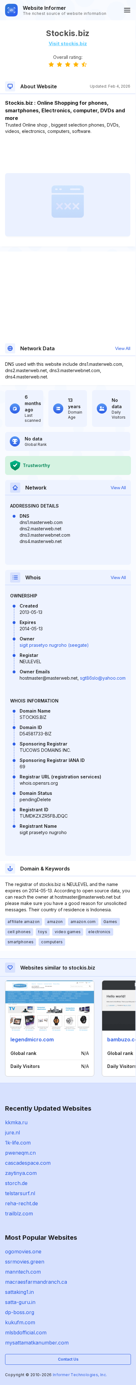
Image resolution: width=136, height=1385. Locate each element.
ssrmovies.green (24, 1261)
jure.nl (12, 1132)
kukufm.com (20, 1322)
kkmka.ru (16, 1122)
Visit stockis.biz (68, 44)
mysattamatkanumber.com (37, 1342)
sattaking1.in (19, 1292)
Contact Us (68, 1359)
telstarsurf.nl (20, 1193)
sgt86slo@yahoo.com (103, 678)
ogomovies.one (23, 1251)
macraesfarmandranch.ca (36, 1282)
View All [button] (122, 348)
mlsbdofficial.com (25, 1332)
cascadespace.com (28, 1163)
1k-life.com (18, 1142)
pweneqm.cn (20, 1153)
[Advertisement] (67, 154)
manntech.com (23, 1272)
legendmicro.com (32, 1039)
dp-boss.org (19, 1312)
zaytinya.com (21, 1173)
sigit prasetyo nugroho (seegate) (54, 645)
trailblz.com (19, 1213)
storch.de (16, 1183)
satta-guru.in (20, 1302)
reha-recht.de (21, 1203)
